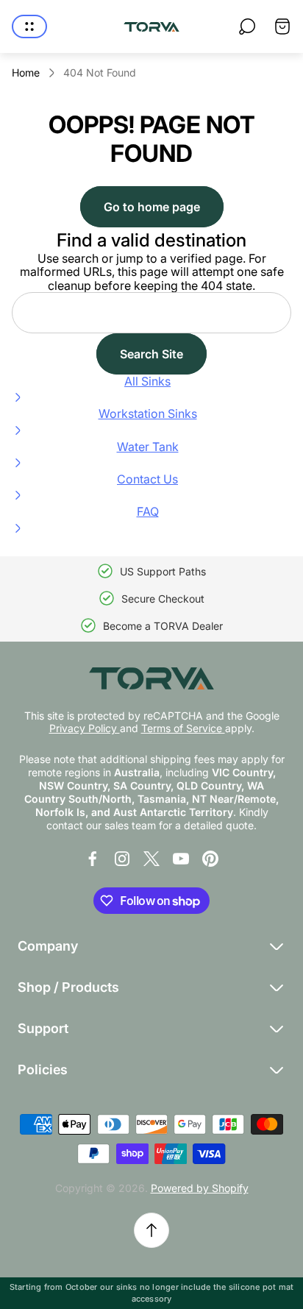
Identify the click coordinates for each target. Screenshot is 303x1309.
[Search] (247, 26)
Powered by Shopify (200, 1188)
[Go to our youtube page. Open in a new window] (181, 859)
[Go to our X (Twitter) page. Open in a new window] (151, 859)
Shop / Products (68, 987)
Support (43, 1028)
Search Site (151, 354)
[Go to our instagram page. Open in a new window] (122, 859)
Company (48, 946)
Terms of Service (183, 728)
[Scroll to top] (151, 1230)
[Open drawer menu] (29, 26)
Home (26, 72)
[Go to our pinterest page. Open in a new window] (210, 859)
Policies (43, 1069)
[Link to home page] (151, 678)
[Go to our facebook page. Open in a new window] (92, 859)
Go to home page (152, 206)
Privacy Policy (84, 728)
